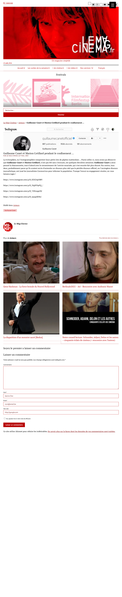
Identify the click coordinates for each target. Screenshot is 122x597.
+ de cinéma (57, 68)
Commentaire (7, 365)
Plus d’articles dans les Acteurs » (109, 238)
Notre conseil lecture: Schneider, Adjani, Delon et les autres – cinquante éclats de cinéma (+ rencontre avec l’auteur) (90, 339)
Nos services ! (86, 68)
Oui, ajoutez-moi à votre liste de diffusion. (18, 419)
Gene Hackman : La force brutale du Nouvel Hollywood (29, 286)
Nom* (5, 392)
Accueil (20, 68)
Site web (5, 409)
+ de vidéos (71, 68)
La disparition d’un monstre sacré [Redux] (23, 337)
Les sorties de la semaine (38, 68)
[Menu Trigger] (112, 5)
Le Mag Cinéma (9, 122)
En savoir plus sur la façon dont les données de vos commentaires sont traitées (81, 431)
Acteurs (21, 122)
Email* (5, 400)
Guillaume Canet (10, 210)
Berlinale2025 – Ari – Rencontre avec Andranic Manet (87, 286)
